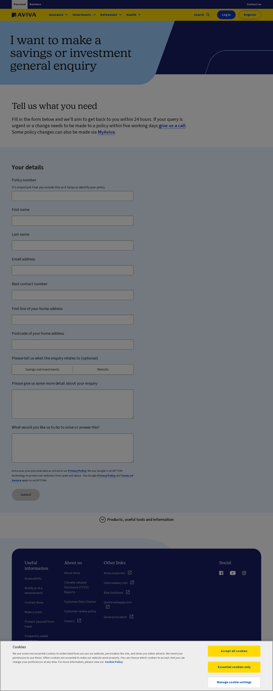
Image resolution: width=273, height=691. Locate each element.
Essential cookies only (234, 667)
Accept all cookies (234, 651)
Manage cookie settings (234, 682)
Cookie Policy (114, 662)
